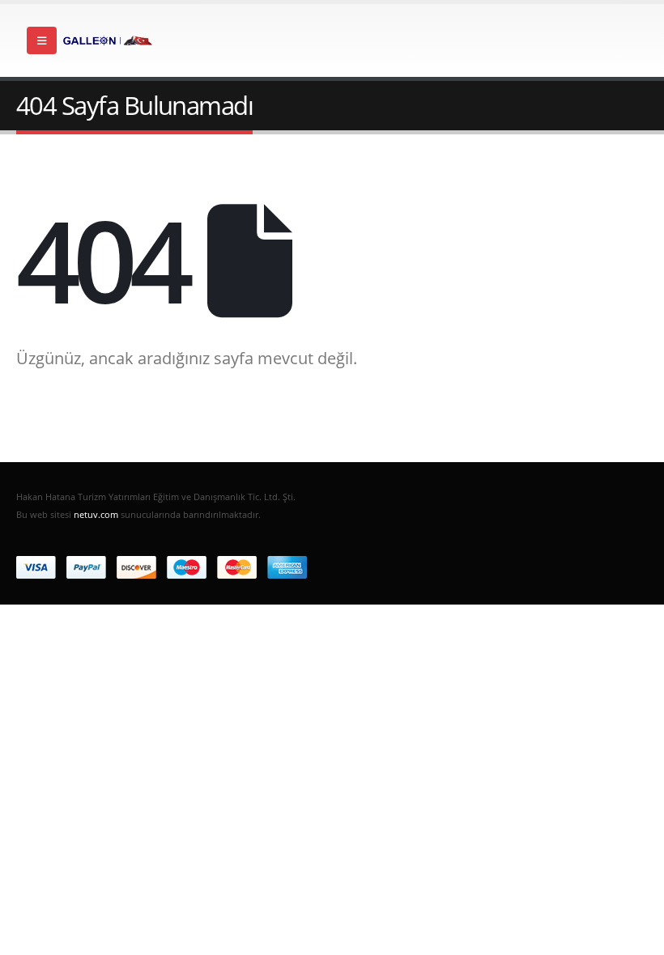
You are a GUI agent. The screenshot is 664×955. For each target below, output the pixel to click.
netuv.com (96, 514)
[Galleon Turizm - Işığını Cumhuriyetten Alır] (107, 41)
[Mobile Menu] (42, 40)
